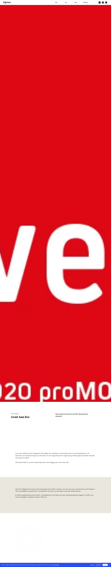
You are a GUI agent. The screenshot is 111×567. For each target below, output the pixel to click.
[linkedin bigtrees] (100, 2)
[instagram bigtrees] (103, 2)
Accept (105, 565)
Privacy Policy (56, 565)
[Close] (109, 565)
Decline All (98, 565)
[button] (56, 2)
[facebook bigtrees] (106, 2)
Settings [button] (92, 565)
